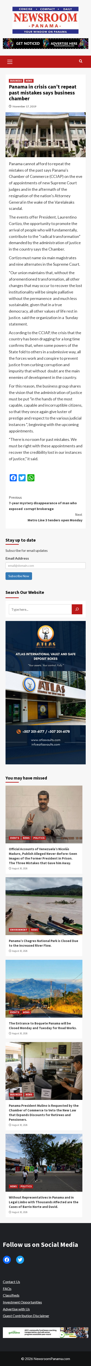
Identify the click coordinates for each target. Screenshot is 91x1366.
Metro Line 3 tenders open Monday (55, 517)
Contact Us (11, 1282)
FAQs (7, 1288)
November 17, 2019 (24, 106)
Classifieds (11, 1295)
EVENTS (14, 838)
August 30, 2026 (19, 868)
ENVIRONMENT (18, 929)
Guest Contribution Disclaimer (26, 1316)
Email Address (17, 558)
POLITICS (39, 838)
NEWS (29, 80)
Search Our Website (25, 592)
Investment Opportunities (22, 1302)
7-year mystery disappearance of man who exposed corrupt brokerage (43, 503)
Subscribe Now (18, 576)
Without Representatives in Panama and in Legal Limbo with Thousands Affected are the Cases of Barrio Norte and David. (43, 1202)
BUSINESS (16, 80)
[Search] (80, 61)
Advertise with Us (16, 1309)
